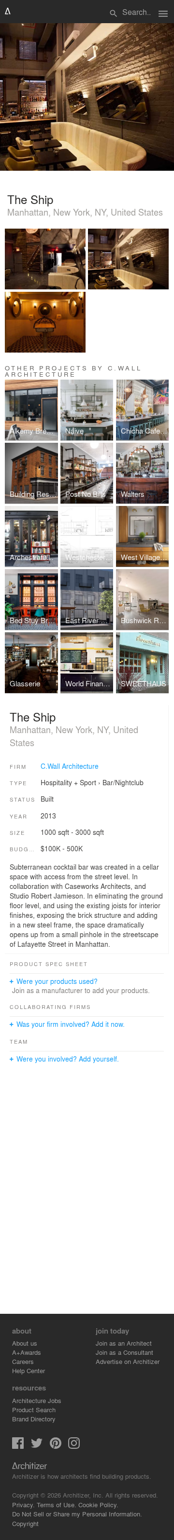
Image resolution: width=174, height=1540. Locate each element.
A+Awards (26, 1352)
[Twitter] (37, 1446)
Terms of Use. (56, 1504)
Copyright (25, 1523)
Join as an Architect (124, 1343)
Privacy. (23, 1504)
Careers (23, 1361)
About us (24, 1343)
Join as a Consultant (124, 1352)
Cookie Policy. (98, 1504)
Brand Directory (34, 1418)
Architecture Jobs (36, 1400)
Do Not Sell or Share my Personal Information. (77, 1513)
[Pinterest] (55, 1446)
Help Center (28, 1370)
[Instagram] (74, 1446)
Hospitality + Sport (68, 782)
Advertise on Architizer (128, 1361)
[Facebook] (18, 1446)
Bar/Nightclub (123, 782)
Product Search (34, 1409)
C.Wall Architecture (70, 766)
